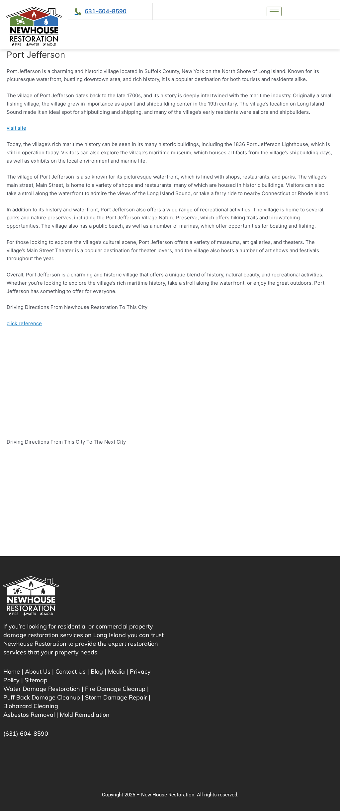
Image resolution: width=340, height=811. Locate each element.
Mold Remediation (85, 714)
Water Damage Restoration (41, 689)
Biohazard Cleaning (30, 706)
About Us (37, 671)
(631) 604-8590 (25, 733)
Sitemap (36, 680)
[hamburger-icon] (274, 11)
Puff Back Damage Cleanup (41, 697)
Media (116, 671)
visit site (16, 128)
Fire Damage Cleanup (115, 689)
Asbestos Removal (29, 714)
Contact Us (70, 671)
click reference (24, 323)
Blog (97, 671)
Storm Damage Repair (116, 697)
